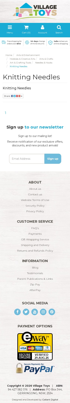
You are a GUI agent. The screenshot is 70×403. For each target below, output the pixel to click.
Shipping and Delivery (35, 245)
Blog (35, 267)
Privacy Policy (35, 211)
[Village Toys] (35, 10)
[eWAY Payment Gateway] (35, 345)
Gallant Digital (50, 399)
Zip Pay (35, 284)
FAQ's (35, 228)
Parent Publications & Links (35, 278)
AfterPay (35, 290)
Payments (35, 233)
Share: (7, 96)
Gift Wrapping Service (35, 239)
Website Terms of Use (35, 200)
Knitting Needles (17, 88)
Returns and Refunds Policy (35, 250)
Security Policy (35, 205)
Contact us (35, 194)
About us (35, 188)
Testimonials (35, 273)
